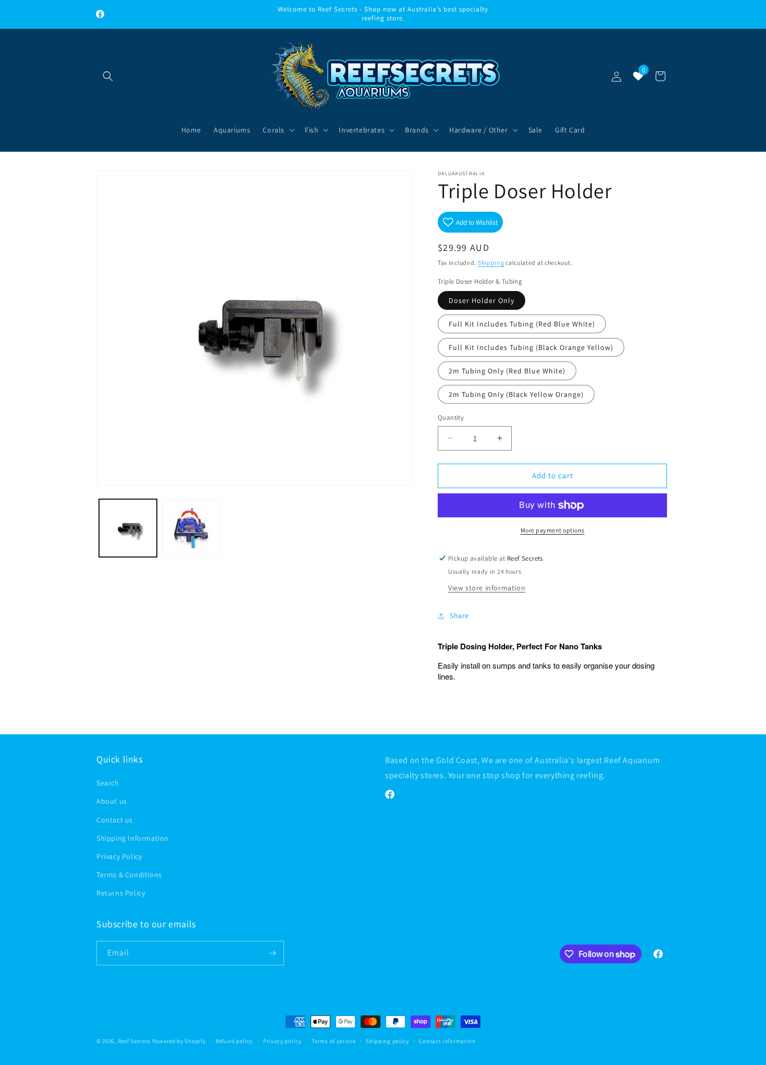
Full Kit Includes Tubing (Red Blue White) (522, 324)
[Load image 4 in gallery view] (191, 528)
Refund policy (234, 1041)
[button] (107, 76)
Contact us (114, 820)
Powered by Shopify (179, 1041)
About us (111, 801)
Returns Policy (120, 893)
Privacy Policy (119, 856)
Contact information (447, 1041)
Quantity (451, 417)
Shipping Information (132, 838)
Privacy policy (282, 1041)
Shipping (491, 263)
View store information (486, 587)
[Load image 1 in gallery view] (128, 528)
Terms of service (333, 1041)
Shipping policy (387, 1041)
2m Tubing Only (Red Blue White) (507, 371)
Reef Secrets (135, 1041)
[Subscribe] (272, 953)
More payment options (553, 530)
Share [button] (459, 615)
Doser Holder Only (481, 300)
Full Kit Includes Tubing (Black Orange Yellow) (531, 347)
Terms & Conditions (129, 874)
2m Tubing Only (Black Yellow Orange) (516, 394)
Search (107, 783)
